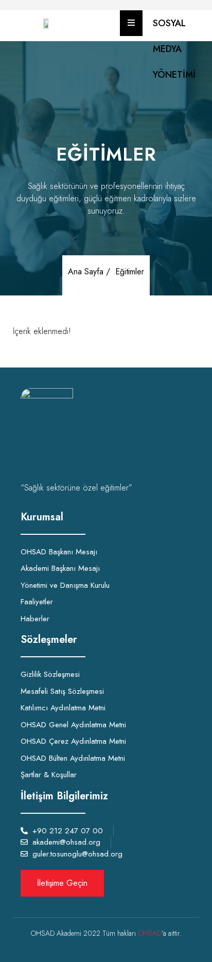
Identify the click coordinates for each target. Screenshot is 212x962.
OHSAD (150, 933)
